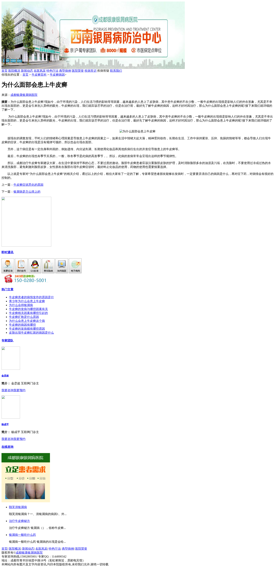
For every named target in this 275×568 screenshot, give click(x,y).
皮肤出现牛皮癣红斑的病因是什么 (31, 332)
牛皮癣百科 (39, 74)
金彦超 (5, 375)
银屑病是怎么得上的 (26, 191)
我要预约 (19, 390)
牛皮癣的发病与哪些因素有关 (28, 309)
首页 (4, 70)
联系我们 (116, 70)
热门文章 (7, 289)
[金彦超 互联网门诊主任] (10, 368)
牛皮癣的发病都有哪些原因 (27, 328)
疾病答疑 (109, 70)
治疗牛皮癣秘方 (19, 521)
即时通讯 (7, 252)
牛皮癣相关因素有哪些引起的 (28, 313)
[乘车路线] (48, 272)
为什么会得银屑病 (21, 305)
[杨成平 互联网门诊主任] (10, 417)
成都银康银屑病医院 (23, 94)
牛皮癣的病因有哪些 (22, 324)
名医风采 (40, 70)
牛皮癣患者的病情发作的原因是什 (31, 297)
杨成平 (5, 424)
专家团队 (7, 340)
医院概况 (14, 70)
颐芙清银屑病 (18, 507)
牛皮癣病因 (57, 74)
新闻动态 (27, 70)
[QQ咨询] (34, 272)
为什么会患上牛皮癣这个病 (27, 320)
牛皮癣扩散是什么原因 (24, 316)
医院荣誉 (78, 70)
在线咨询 (7, 446)
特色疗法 (52, 70)
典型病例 (65, 70)
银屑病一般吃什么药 (22, 534)
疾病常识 (91, 70)
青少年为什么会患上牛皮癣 (27, 301)
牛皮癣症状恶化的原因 (28, 184)
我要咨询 (7, 390)
